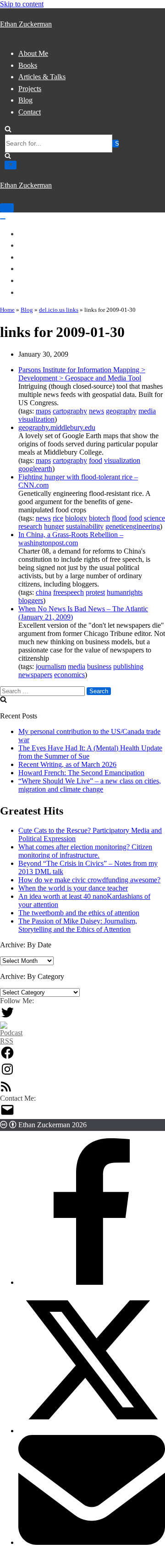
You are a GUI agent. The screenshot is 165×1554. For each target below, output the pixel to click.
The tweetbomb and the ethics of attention (78, 913)
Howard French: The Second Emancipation (81, 773)
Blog (25, 100)
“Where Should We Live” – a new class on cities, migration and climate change (89, 785)
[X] (91, 1430)
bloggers (30, 600)
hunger (54, 526)
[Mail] (7, 1115)
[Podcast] (11, 1041)
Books (27, 65)
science (154, 518)
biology (76, 518)
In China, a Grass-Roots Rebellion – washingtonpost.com (70, 539)
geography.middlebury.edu (56, 427)
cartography (70, 411)
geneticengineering (132, 526)
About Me (33, 53)
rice (58, 518)
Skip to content (22, 4)
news (96, 411)
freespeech (68, 592)
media (147, 411)
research (30, 526)
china (43, 592)
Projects (29, 88)
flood (119, 518)
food (95, 460)
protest (95, 592)
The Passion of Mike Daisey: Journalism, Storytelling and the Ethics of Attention (77, 925)
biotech (99, 518)
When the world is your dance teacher (73, 888)
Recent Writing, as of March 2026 (67, 764)
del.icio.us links (58, 309)
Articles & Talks (42, 77)
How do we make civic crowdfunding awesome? (89, 880)
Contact (29, 112)
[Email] (91, 1542)
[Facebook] (7, 1057)
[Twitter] (7, 1017)
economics (69, 675)
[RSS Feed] (6, 1090)
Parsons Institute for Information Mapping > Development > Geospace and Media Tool (81, 374)
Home (7, 309)
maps (43, 411)
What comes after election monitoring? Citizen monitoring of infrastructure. (85, 851)
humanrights (125, 592)
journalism (51, 666)
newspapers (35, 675)
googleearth (35, 469)
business (99, 666)
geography (121, 411)
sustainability (85, 526)
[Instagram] (7, 1074)
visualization (36, 419)
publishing (128, 666)
